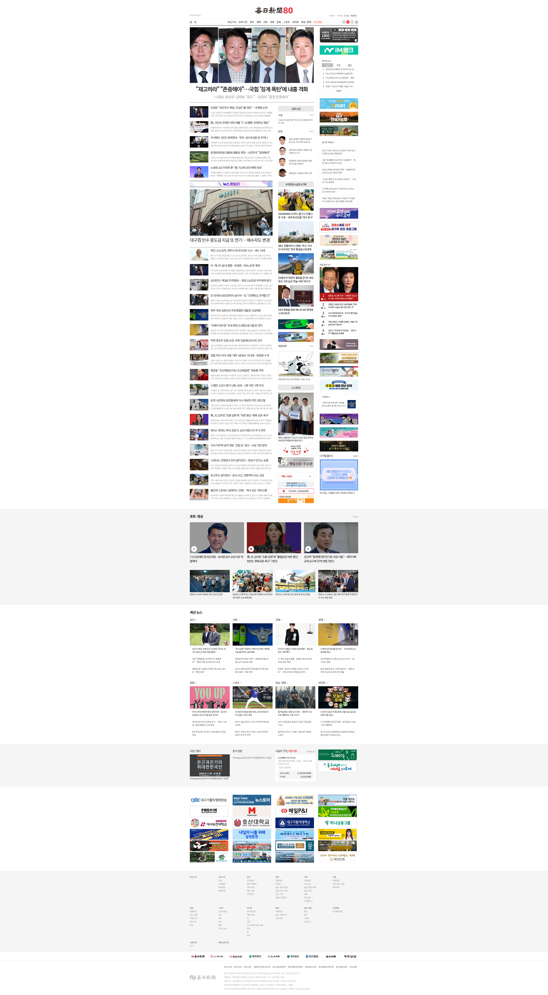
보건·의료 (308, 891)
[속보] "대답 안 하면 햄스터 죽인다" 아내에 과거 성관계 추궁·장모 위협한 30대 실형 (338, 200)
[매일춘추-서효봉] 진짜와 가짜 (300, 173)
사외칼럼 (221, 887)
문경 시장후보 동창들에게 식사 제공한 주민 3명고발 (237, 400)
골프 (220, 925)
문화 (279, 22)
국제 (272, 22)
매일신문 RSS (223, 942)
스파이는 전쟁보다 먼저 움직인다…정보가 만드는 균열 (239, 460)
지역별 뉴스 (308, 901)
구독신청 (247, 966)
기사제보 (340, 15)
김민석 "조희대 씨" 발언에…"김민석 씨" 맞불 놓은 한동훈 (342, 332)
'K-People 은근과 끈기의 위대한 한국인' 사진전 (209, 778)
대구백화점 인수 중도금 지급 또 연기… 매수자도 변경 (337, 660)
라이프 (295, 22)
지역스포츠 (222, 928)
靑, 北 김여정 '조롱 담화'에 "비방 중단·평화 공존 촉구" (239, 415)
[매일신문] (198, 956)
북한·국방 (251, 891)
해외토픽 (336, 887)
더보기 (312, 115)
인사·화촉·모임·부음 (255, 925)
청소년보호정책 (279, 966)
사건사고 (307, 884)
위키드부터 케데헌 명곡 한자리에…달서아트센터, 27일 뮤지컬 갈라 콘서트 (209, 713)
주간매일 (317, 22)
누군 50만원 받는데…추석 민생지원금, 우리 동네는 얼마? (343, 314)
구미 (191, 946)
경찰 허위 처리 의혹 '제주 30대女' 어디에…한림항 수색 (239, 355)
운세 (248, 935)
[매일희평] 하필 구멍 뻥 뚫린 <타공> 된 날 (294, 379)
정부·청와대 (251, 884)
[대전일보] (293, 956)
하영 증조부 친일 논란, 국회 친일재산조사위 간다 (236, 340)
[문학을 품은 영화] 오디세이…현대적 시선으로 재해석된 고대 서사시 (295, 713)
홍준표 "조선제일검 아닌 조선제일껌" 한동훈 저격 (236, 370)
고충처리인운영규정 (261, 966)
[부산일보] (312, 956)
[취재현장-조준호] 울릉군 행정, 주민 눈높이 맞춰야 (300, 162)
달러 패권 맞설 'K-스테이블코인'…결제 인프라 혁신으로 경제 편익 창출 (337, 670)
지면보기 (332, 15)
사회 (265, 22)
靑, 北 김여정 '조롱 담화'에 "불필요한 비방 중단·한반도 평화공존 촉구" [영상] (273, 559)
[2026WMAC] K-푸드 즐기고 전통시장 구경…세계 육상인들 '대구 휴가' (295, 215)
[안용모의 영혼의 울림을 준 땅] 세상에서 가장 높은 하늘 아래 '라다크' (295, 279)
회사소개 (228, 966)
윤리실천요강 (341, 966)
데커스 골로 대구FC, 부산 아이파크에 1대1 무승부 (252, 723)
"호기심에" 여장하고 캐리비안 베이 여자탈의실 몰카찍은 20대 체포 (252, 650)
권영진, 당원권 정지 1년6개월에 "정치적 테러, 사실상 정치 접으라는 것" (342, 306)
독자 (248, 928)
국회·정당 (251, 887)
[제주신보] (350, 956)
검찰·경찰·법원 (310, 887)
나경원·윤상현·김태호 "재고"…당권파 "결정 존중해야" (251, 96)
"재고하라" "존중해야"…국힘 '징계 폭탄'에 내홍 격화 (252, 89)
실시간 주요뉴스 (328, 142)
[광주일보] (274, 956)
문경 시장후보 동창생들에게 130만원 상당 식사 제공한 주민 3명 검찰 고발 (354, 82)
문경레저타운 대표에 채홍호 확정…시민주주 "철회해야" (240, 152)
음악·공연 (194, 915)
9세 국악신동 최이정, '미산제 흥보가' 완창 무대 (209, 733)
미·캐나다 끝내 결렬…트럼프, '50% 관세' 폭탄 (235, 265)
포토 (305, 915)
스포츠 (286, 22)
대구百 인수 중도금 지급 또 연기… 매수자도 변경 (230, 240)
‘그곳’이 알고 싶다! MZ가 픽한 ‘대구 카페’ (336, 492)
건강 (248, 922)
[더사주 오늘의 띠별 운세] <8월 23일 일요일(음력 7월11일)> (338, 713)
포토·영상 (308, 908)
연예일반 (278, 911)
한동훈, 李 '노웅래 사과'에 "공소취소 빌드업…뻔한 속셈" (209, 670)
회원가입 (353, 15)
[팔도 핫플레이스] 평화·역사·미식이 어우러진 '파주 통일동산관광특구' (295, 249)
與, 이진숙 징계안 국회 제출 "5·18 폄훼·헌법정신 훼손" (240, 122)
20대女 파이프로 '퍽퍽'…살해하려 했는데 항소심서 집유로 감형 (252, 660)
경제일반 (278, 880)
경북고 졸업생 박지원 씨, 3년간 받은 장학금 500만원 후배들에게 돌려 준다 (295, 439)
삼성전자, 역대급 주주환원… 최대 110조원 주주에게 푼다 (240, 280)
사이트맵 (353, 966)
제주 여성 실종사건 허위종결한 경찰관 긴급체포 (235, 310)
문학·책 (193, 922)
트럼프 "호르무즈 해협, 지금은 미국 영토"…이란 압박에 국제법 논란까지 (353, 86)
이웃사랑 (307, 898)
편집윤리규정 (310, 966)
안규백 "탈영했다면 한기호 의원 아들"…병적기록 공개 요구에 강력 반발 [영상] (330, 559)
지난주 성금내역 (285, 767)
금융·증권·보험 (281, 887)
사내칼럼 (221, 884)
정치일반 (250, 880)
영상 (305, 911)
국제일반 (336, 880)
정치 (252, 22)
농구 (220, 922)
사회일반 (307, 880)
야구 (220, 915)
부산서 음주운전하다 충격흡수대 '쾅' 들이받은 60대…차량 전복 (252, 670)
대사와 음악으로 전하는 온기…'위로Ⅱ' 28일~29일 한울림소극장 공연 (209, 723)
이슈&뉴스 (326, 397)
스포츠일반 (222, 911)
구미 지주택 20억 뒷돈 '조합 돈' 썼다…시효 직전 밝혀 (238, 445)
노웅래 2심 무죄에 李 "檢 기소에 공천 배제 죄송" (236, 167)
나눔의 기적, (286, 751)
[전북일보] (331, 956)
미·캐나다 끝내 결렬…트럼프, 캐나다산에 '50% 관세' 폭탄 (295, 660)
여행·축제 (251, 915)
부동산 (278, 884)
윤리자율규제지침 (326, 966)
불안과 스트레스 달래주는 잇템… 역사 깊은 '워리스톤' (239, 490)
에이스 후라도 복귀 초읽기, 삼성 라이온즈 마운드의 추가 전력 (252, 733)
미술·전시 (194, 918)
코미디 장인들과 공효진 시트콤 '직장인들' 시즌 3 (294, 723)
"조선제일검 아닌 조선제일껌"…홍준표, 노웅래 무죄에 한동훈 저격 (351, 77)
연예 (277, 908)
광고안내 (237, 966)
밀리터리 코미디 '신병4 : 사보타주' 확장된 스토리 (294, 733)
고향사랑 (193, 942)
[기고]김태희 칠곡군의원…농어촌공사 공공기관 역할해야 (338, 723)
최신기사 (232, 22)
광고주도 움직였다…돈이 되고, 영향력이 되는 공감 (237, 475)
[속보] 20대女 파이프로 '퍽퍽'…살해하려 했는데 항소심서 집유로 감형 (338, 171)
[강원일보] (216, 956)
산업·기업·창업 (281, 891)
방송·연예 (306, 22)
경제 (258, 22)
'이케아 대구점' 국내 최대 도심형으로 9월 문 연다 (236, 325)
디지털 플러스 (327, 456)
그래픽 (306, 918)
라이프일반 (251, 911)
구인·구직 (279, 894)
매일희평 (221, 891)
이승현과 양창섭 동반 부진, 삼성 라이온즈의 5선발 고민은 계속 (252, 713)
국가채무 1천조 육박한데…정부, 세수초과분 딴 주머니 (239, 137)
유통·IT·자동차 (281, 898)
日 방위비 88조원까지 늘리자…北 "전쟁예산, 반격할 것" (240, 295)
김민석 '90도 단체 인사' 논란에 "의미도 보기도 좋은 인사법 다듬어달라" (338, 152)
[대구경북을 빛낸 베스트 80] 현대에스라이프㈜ (295, 311)
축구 (220, 918)
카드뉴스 (307, 922)
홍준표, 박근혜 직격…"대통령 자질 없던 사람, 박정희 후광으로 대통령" (342, 297)
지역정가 (250, 894)
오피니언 (243, 22)
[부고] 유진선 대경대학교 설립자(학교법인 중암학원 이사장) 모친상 (351, 73)
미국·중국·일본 (338, 884)
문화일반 (193, 911)
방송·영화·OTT (281, 915)
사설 (220, 880)
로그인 (346, 15)
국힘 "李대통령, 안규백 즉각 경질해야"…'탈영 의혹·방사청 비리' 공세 (338, 161)
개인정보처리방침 (295, 966)
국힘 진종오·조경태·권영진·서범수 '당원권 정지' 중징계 (343, 323)
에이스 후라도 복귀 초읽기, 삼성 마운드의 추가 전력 (237, 430)
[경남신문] (236, 956)
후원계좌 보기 (310, 751)
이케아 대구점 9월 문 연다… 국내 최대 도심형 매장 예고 (338, 650)
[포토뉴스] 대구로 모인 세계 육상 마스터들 (292, 594)
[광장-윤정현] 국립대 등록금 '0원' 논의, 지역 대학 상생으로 (300, 140)
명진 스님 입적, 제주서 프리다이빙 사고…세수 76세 (237, 250)
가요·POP (279, 918)
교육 (305, 894)
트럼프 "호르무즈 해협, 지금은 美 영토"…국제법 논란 (238, 107)
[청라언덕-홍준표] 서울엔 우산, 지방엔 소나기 (300, 151)
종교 (191, 925)
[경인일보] (255, 956)
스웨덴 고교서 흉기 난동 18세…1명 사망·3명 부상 (237, 385)
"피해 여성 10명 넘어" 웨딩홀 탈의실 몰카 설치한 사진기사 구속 (334, 405)
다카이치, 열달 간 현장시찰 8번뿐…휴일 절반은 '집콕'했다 (295, 650)
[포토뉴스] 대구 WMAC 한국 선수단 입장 (206, 594)
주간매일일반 (338, 911)
